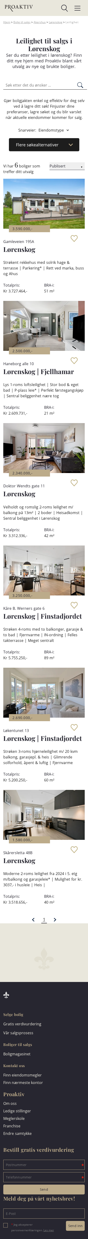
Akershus (40, 22)
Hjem (6, 22)
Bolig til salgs (22, 22)
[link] (50, 8)
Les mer (48, 1230)
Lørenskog (55, 22)
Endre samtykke (17, 1133)
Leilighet (72, 22)
